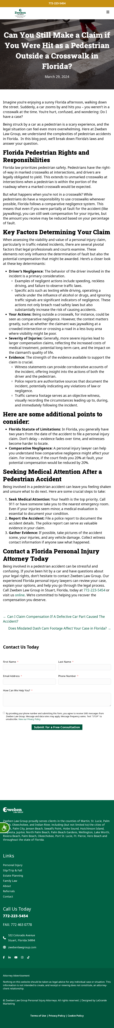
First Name (9, 661)
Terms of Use (38, 1015)
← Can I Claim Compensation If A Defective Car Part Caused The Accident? (54, 619)
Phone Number (67, 676)
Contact (8, 896)
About (7, 886)
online (20, 595)
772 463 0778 (21, 924)
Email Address (11, 676)
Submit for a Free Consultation (57, 727)
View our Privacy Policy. (29, 719)
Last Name (64, 661)
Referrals (9, 891)
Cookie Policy (76, 1015)
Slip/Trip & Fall (12, 870)
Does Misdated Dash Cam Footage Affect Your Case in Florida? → (59, 628)
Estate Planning (13, 875)
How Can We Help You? (16, 690)
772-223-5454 (57, 3)
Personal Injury (12, 865)
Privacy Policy (57, 1015)
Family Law (10, 881)
